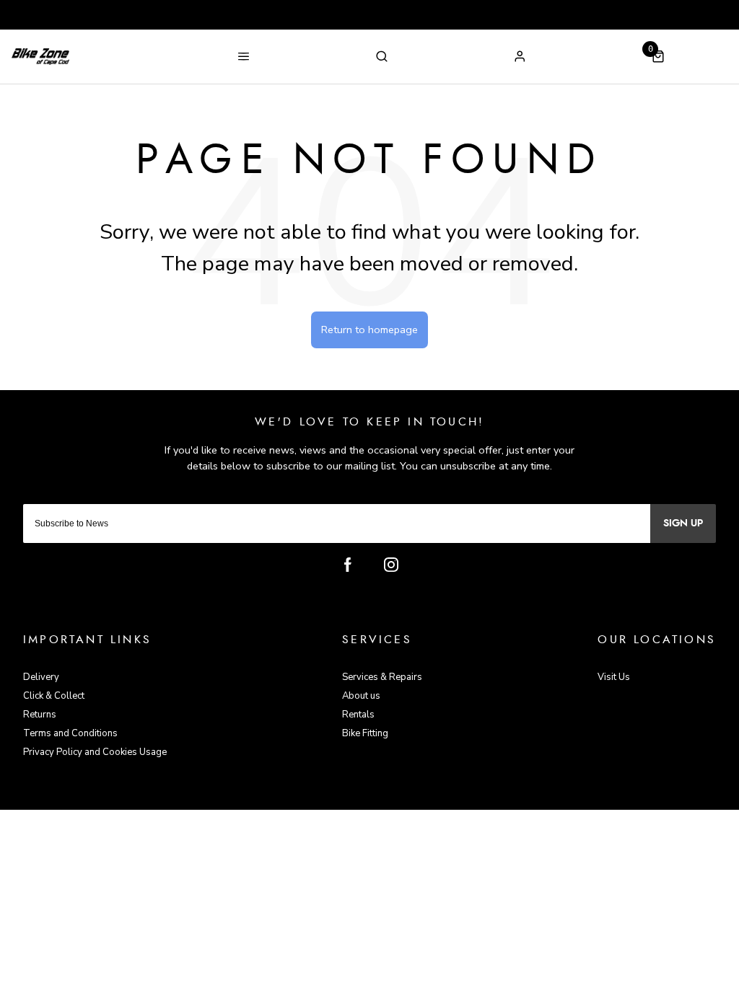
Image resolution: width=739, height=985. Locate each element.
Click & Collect (53, 695)
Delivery (41, 677)
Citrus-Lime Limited (415, 797)
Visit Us (614, 677)
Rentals (358, 714)
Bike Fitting (365, 733)
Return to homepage (369, 329)
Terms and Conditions (70, 733)
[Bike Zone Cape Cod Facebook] (348, 564)
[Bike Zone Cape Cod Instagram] (391, 564)
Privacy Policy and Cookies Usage (95, 752)
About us (361, 695)
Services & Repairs (382, 677)
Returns (39, 714)
